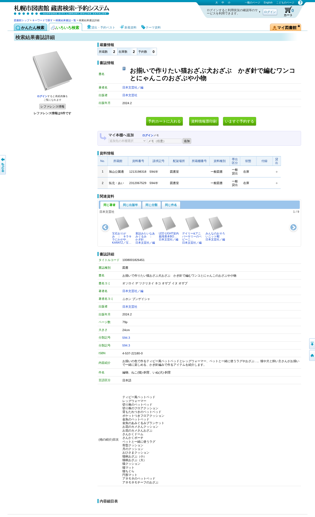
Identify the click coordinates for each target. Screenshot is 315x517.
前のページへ (3, 164)
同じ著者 (110, 205)
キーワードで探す (42, 20)
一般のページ (252, 2)
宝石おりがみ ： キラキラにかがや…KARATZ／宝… (122, 238)
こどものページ (285, 2)
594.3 (126, 337)
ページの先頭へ (312, 343)
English (268, 2)
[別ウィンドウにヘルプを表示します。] (300, 2)
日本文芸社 (129, 95)
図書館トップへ (312, 355)
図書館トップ (21, 20)
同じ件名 (171, 205)
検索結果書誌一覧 (66, 20)
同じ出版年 (130, 205)
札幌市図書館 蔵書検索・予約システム (59, 9)
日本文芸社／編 (132, 87)
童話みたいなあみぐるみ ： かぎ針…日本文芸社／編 (145, 238)
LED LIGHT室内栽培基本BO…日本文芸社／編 (169, 236)
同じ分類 (152, 205)
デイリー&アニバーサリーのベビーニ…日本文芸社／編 (192, 238)
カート (289, 12)
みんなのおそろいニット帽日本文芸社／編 (215, 236)
